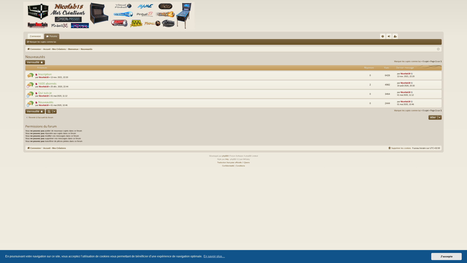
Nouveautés (35, 56)
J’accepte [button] (447, 256)
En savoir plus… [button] (214, 256)
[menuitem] (382, 36)
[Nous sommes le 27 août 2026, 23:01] (438, 49)
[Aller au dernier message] (412, 73)
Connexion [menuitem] (390, 37)
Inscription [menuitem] (396, 37)
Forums (53, 36)
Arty (227, 159)
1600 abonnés (47, 83)
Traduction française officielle (229, 162)
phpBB (225, 156)
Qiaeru (247, 162)
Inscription (45, 74)
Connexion (35, 36)
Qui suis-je (45, 93)
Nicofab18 (44, 77)
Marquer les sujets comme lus (43, 42)
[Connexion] (108, 16)
